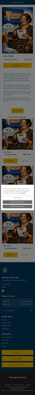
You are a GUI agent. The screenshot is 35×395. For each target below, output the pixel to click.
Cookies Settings (17, 197)
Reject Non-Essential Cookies (17, 202)
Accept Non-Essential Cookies (17, 206)
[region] (17, 197)
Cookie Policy (23, 193)
